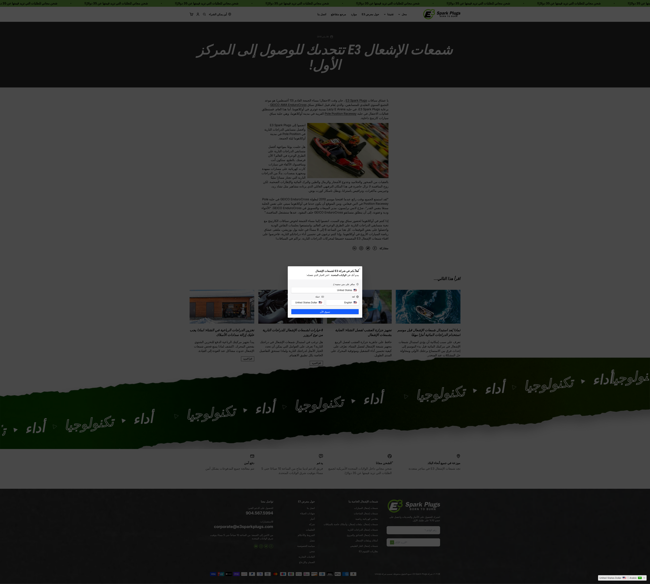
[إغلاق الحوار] (360, 269)
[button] (622, 578)
